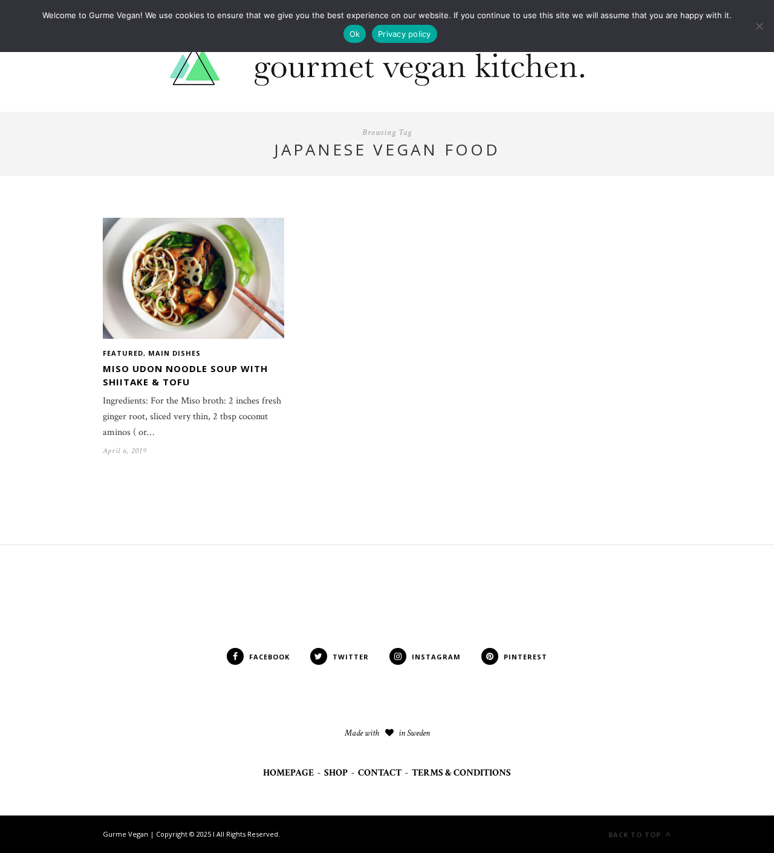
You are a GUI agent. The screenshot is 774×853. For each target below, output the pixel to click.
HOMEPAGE (288, 772)
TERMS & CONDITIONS (461, 772)
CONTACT (380, 772)
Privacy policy (404, 34)
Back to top (635, 834)
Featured (123, 353)
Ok (355, 34)
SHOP (336, 772)
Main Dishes (174, 353)
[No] (759, 26)
